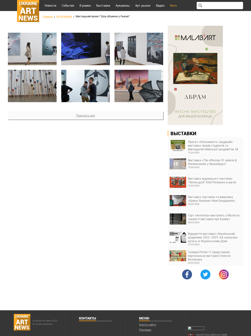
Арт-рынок (142, 5)
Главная (48, 16)
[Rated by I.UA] (196, 329)
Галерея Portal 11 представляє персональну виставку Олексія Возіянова (209, 255)
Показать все (85, 116)
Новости (50, 5)
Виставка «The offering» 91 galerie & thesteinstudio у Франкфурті (212, 162)
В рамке (85, 5)
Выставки (103, 5)
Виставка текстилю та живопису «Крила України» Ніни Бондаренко (211, 198)
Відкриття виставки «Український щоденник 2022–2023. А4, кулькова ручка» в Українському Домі (212, 237)
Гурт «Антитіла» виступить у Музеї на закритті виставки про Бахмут (214, 217)
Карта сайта (147, 325)
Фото (173, 5)
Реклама (145, 330)
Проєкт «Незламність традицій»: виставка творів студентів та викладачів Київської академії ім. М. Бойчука (213, 145)
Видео (160, 5)
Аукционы (123, 5)
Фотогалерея (64, 16)
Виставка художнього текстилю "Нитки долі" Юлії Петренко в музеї (212, 180)
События (68, 5)
